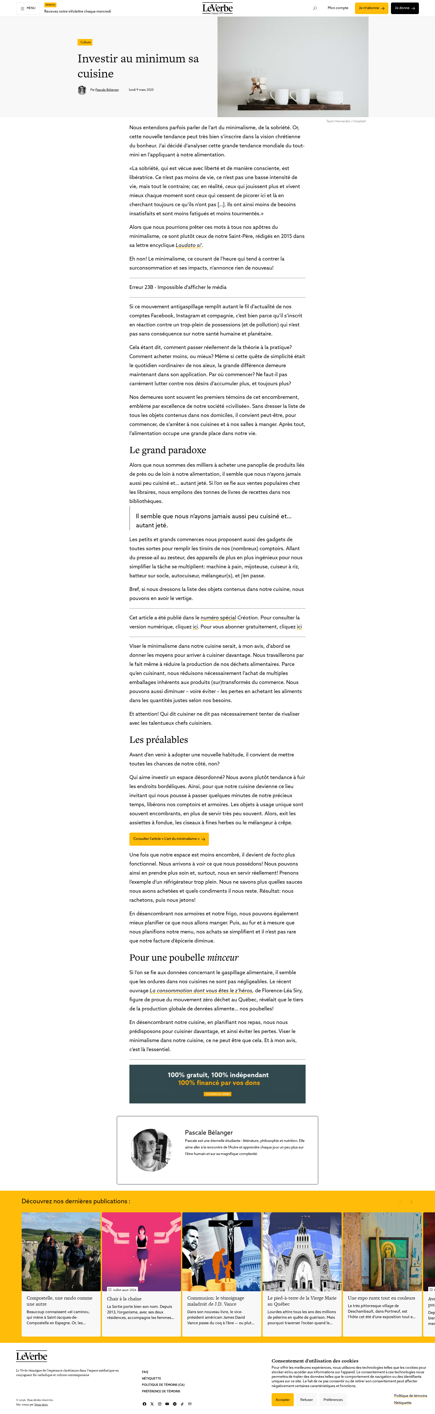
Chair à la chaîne (124, 1298)
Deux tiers (41, 1404)
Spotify (174, 1403)
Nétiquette (151, 1378)
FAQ (145, 1372)
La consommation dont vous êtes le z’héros (201, 991)
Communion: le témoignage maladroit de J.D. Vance (215, 1301)
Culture (86, 42)
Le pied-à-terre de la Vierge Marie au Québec (302, 1301)
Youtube (167, 1403)
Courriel (189, 1403)
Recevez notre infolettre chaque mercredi (77, 12)
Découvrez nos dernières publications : (76, 1202)
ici (195, 627)
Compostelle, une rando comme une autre (59, 1301)
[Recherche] (315, 8)
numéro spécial (218, 618)
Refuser (306, 1400)
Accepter (283, 1400)
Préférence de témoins (161, 1391)
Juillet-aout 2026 (124, 1290)
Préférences (333, 1400)
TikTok (182, 1403)
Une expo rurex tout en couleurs (381, 1298)
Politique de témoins (410, 1396)
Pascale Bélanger (107, 90)
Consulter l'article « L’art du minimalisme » (166, 839)
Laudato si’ (189, 245)
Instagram (159, 1403)
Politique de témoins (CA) (163, 1385)
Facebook (144, 1403)
